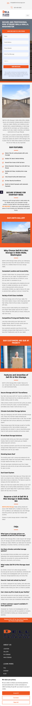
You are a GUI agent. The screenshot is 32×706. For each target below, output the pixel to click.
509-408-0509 (17, 7)
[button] (1, 192)
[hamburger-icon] (28, 15)
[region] (16, 691)
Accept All (16, 693)
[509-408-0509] (12, 7)
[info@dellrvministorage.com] (8, 3)
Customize (16, 697)
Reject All (16, 702)
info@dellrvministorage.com (17, 2)
